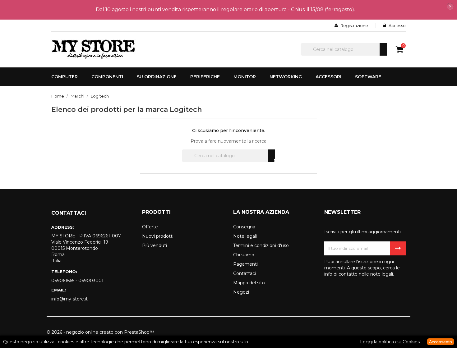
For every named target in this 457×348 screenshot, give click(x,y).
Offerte (150, 227)
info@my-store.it (69, 299)
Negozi (241, 292)
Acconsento (440, 341)
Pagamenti (245, 264)
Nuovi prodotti (157, 236)
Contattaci (244, 273)
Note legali (245, 236)
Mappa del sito (249, 283)
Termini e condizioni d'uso (261, 245)
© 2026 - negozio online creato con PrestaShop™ (100, 332)
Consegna (244, 227)
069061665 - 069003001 (77, 280)
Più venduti (154, 245)
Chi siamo (243, 255)
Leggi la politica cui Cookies (390, 342)
